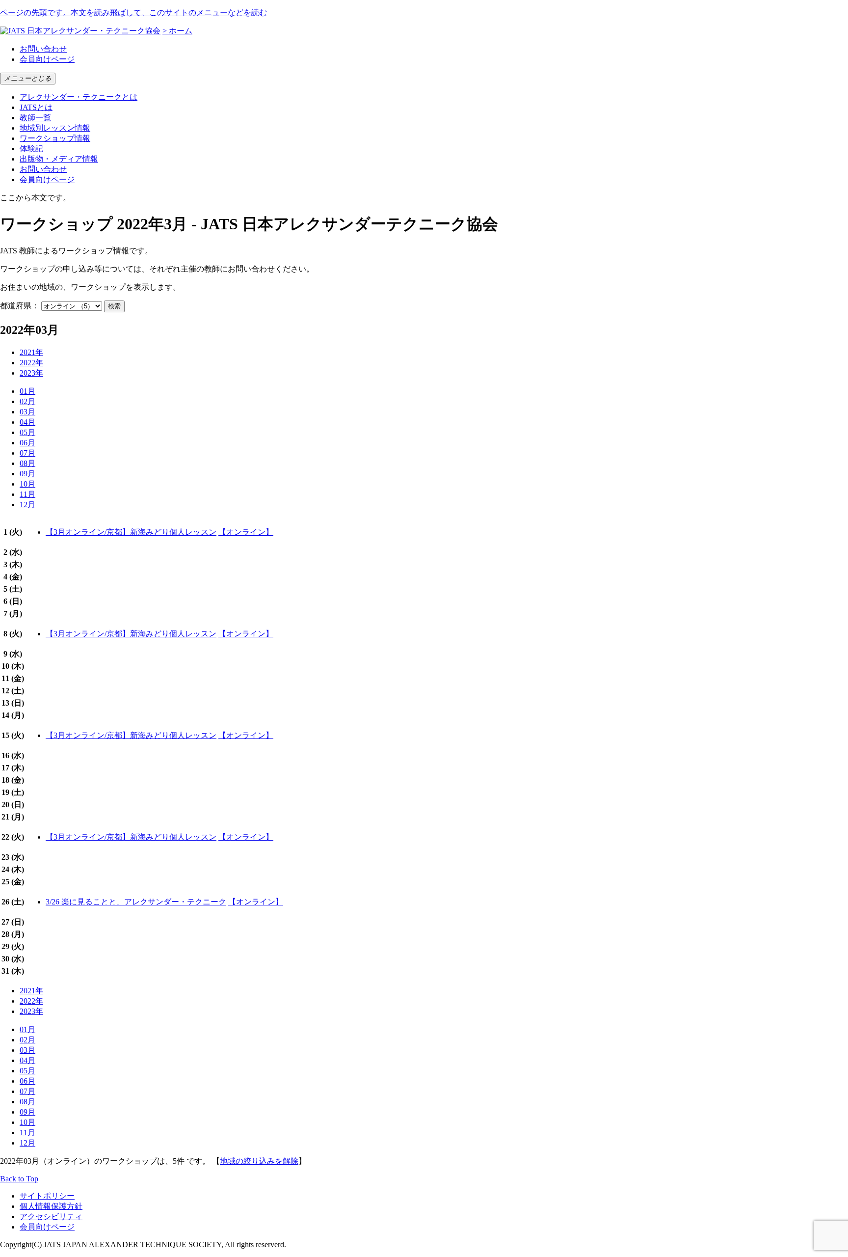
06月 (27, 442)
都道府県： (19, 305)
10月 (27, 484)
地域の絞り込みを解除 (259, 1161)
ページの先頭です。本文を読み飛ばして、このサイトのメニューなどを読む (133, 12)
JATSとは (36, 107)
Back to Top (19, 1179)
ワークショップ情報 (55, 138)
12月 (27, 504)
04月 (27, 422)
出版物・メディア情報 (59, 159)
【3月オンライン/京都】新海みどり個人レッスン (131, 532)
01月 (27, 391)
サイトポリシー (47, 1196)
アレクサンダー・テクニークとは (78, 97)
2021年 (31, 352)
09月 (27, 473)
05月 (27, 432)
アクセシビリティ (51, 1216)
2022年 (31, 362)
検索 (114, 306)
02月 (27, 401)
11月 (27, 494)
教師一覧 (35, 117)
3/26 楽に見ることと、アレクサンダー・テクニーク (136, 902)
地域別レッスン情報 (55, 128)
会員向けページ (47, 59)
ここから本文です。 (35, 197)
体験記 (31, 148)
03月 (27, 412)
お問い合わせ (43, 49)
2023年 (31, 373)
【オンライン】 (245, 532)
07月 (27, 453)
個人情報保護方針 (51, 1206)
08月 (27, 463)
